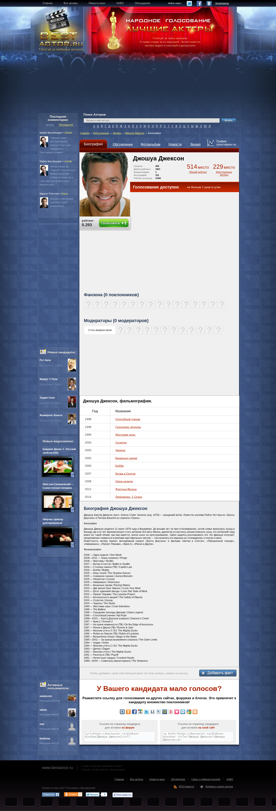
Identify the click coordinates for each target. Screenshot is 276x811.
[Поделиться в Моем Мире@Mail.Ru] (164, 711)
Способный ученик (127, 419)
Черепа (120, 450)
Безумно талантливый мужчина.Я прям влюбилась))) (61, 202)
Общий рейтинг (198, 172)
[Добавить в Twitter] (146, 711)
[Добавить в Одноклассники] (128, 711)
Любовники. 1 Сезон (128, 496)
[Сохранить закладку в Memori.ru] (176, 711)
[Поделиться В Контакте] (122, 711)
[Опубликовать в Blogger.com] (195, 711)
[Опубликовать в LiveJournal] (158, 711)
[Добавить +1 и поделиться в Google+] (140, 711)
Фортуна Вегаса (126, 489)
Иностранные (101, 133)
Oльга (64, 193)
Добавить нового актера (219, 786)
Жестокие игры (125, 434)
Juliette (68, 132)
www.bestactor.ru (57, 767)
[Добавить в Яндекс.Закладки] (170, 711)
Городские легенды (128, 427)
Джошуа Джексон (134, 133)
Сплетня (121, 442)
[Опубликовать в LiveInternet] (152, 711)
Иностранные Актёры (224, 173)
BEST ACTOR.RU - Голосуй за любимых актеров (61, 41)
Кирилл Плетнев (49, 193)
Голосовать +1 (114, 223)
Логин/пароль (222, 3)
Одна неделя (124, 481)
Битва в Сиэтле (125, 473)
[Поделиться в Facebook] (134, 711)
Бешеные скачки (126, 458)
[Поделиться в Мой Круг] (182, 711)
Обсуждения (66, 124)
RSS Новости (186, 786)
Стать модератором (100, 330)
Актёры (117, 133)
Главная (85, 133)
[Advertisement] (138, 85)
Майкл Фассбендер (51, 132)
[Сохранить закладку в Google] (188, 711)
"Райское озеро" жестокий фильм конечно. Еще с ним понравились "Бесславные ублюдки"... (55, 145)
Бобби (119, 465)
